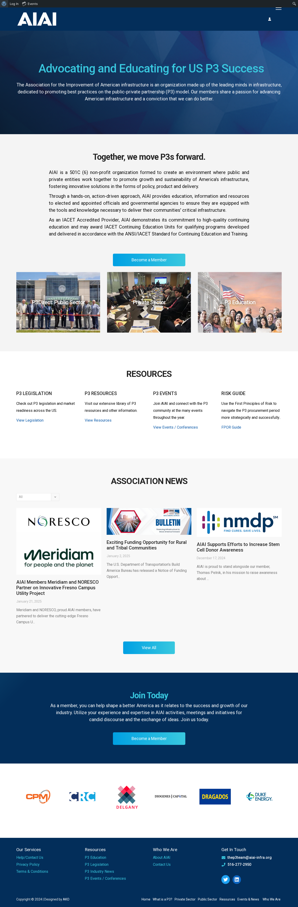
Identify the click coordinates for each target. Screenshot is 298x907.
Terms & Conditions (32, 871)
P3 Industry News (99, 871)
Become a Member (149, 259)
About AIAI (161, 857)
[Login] (269, 19)
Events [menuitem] (33, 4)
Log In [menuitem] (14, 4)
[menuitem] (4, 3)
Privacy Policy (28, 864)
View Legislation (30, 420)
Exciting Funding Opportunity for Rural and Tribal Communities (147, 545)
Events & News (248, 899)
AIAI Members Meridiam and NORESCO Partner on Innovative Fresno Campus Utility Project (57, 587)
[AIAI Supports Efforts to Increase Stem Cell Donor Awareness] (239, 522)
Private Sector (185, 899)
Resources (227, 899)
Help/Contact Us (29, 857)
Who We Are (272, 899)
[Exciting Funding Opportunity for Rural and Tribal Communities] (149, 521)
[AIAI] (37, 19)
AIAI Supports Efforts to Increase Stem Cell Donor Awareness (238, 547)
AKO (66, 899)
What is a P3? (162, 899)
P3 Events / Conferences (105, 878)
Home (146, 899)
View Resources (98, 420)
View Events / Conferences (175, 427)
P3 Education (95, 857)
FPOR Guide (231, 427)
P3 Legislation (96, 864)
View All (149, 647)
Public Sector (207, 899)
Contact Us (162, 864)
